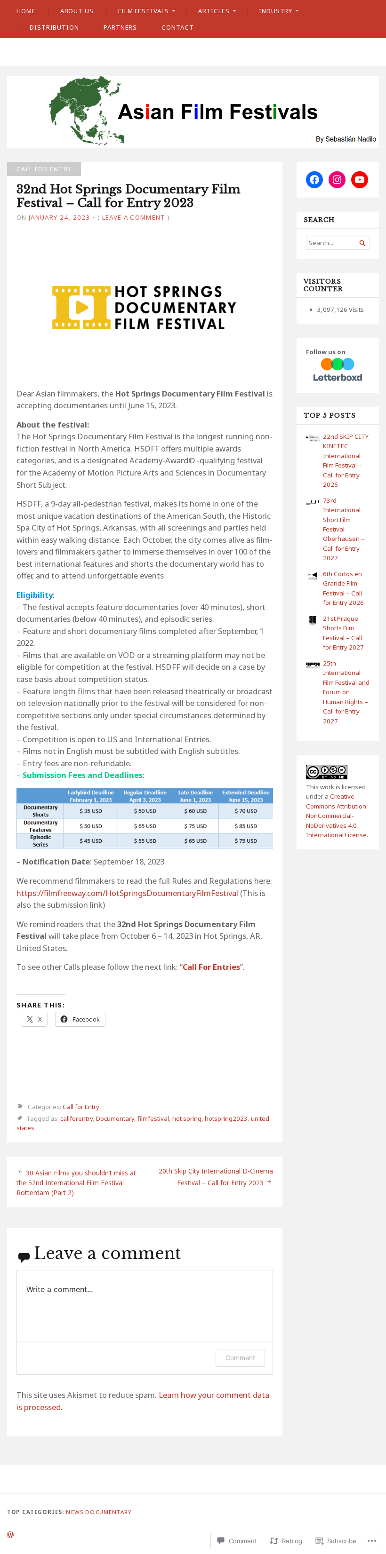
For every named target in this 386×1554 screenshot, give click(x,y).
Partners (120, 27)
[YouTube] (359, 179)
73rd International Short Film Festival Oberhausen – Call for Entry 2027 (344, 529)
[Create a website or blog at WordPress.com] (10, 1535)
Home (26, 11)
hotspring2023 (226, 1118)
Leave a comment (134, 217)
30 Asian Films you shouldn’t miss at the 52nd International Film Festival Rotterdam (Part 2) (76, 1182)
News (74, 1511)
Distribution (54, 27)
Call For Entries (211, 966)
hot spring (186, 1118)
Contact (177, 27)
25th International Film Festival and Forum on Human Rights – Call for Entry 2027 (346, 692)
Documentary (115, 1118)
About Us (77, 11)
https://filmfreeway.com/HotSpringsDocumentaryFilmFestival (127, 893)
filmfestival (153, 1118)
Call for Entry (44, 169)
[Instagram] (337, 179)
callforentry (76, 1118)
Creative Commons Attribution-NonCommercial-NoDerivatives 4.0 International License (337, 815)
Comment (240, 1358)
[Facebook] (314, 179)
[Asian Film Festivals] (193, 112)
